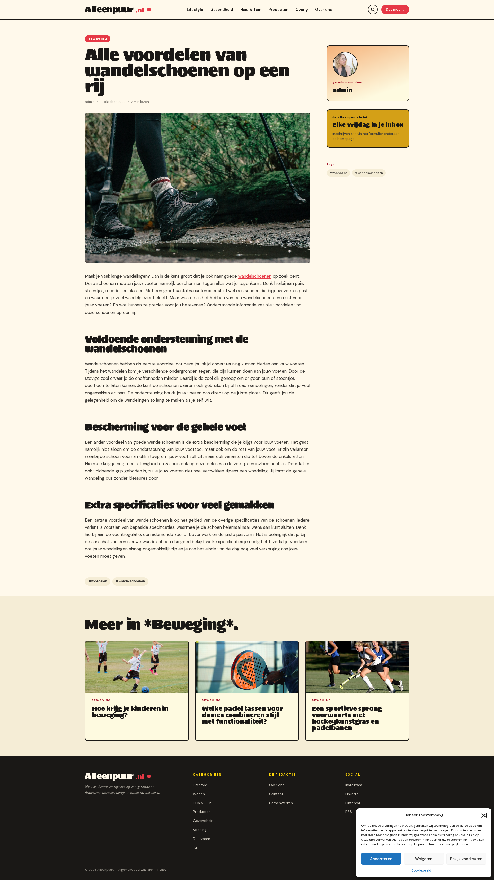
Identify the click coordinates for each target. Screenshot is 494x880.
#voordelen (97, 581)
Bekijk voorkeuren (466, 858)
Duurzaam (201, 838)
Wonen (199, 793)
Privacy (161, 870)
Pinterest (352, 802)
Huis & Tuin (250, 9)
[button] (483, 815)
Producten (278, 9)
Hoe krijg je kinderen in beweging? (130, 711)
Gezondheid (221, 9)
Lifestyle (195, 9)
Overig (302, 9)
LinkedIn (352, 793)
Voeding (200, 829)
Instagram (353, 784)
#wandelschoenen (130, 581)
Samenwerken (281, 802)
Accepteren (381, 858)
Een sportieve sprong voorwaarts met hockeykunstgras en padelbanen (347, 718)
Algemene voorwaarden (136, 870)
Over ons (323, 9)
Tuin (196, 847)
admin (342, 90)
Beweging (97, 38)
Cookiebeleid (421, 870)
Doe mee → (395, 9)
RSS (348, 811)
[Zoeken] (373, 9)
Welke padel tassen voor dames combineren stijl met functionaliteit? (242, 714)
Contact (276, 793)
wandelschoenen (254, 276)
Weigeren (424, 858)
